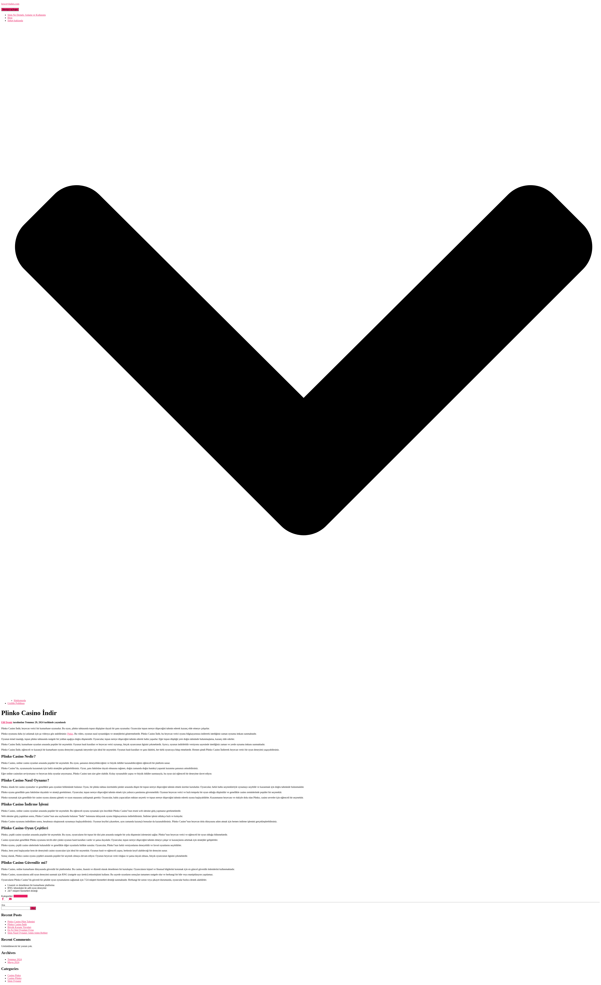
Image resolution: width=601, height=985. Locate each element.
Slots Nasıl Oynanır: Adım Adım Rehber (28, 933)
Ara (3, 905)
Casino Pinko (14, 975)
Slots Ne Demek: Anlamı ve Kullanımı (27, 15)
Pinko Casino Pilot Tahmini (21, 921)
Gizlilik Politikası (16, 703)
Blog (10, 17)
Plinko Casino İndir (17, 924)
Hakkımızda (20, 700)
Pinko (70, 733)
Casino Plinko (21, 896)
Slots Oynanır (14, 981)
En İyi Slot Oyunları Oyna (21, 930)
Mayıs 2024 (13, 962)
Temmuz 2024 (15, 959)
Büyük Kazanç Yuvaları (19, 927)
